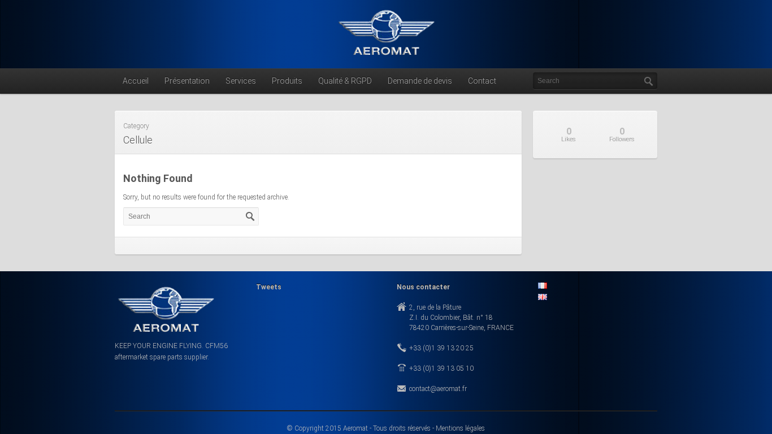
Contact (482, 80)
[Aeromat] (386, 58)
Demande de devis (420, 80)
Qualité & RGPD (345, 80)
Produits (287, 80)
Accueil (136, 80)
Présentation (187, 80)
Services (240, 80)
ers (622, 134)
